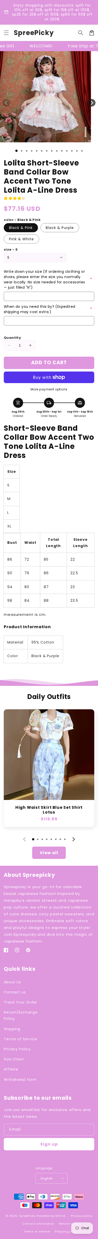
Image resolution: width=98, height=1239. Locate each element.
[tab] (33, 839)
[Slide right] (91, 103)
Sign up (49, 1144)
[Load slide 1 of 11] (66, 150)
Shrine (60, 1216)
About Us (12, 982)
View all (49, 853)
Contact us (15, 992)
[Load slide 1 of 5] (36, 150)
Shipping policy (67, 1231)
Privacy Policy (17, 1049)
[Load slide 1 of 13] (76, 150)
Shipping (12, 1028)
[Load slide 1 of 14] (81, 150)
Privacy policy (81, 1216)
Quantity (12, 337)
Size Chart (14, 1059)
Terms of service (37, 1231)
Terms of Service (20, 1039)
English (47, 1178)
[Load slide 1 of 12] (71, 150)
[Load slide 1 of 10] (61, 150)
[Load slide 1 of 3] (26, 150)
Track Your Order (20, 1002)
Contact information (38, 1224)
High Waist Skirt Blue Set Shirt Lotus (49, 810)
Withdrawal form (20, 1079)
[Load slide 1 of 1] (16, 150)
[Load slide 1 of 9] (56, 150)
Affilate (11, 1069)
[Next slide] (73, 839)
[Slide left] (6, 103)
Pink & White (21, 239)
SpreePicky (27, 1216)
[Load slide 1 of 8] (51, 150)
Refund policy (69, 1224)
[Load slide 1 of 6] (41, 150)
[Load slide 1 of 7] (46, 150)
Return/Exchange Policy (21, 1015)
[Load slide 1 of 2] (21, 150)
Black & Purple (60, 227)
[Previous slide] (24, 839)
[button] (6, 32)
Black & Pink (21, 227)
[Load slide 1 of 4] (31, 150)
